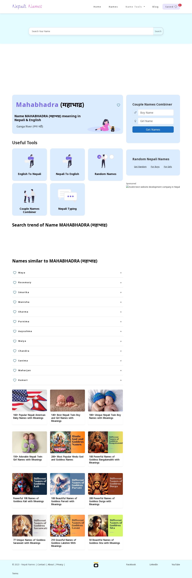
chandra (23, 350)
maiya (22, 341)
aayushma (25, 331)
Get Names (153, 129)
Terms (15, 573)
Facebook (131, 564)
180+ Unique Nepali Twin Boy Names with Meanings (105, 416)
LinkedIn (154, 564)
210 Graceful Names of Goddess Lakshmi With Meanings (63, 543)
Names (113, 6)
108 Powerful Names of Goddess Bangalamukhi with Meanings (104, 459)
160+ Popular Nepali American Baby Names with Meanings (29, 416)
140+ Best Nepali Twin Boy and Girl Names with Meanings (65, 418)
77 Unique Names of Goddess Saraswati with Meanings (29, 541)
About (51, 564)
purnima (23, 321)
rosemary (25, 282)
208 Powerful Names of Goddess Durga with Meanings (102, 501)
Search (158, 31)
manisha (24, 302)
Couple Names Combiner (152, 104)
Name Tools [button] (134, 6)
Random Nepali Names (150, 159)
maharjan (24, 370)
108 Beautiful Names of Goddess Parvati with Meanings (64, 501)
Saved (172, 6)
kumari (23, 380)
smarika (23, 292)
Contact (41, 564)
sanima (23, 360)
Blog (155, 6)
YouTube (176, 564)
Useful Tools (24, 142)
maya (21, 272)
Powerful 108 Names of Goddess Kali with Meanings (28, 500)
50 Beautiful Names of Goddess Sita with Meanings (104, 541)
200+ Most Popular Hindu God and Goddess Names (67, 458)
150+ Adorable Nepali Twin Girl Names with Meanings (27, 458)
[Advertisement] (96, 69)
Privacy (59, 564)
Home (97, 6)
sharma (23, 311)
